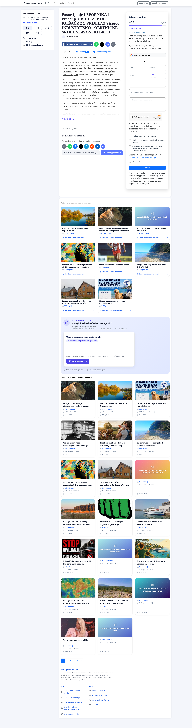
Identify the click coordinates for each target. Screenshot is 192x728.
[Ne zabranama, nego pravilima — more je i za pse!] (115, 296)
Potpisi (83, 51)
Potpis (147, 167)
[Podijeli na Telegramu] (86, 146)
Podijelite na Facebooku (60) (79, 44)
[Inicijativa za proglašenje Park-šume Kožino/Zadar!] (152, 260)
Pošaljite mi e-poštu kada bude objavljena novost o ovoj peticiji (148, 141)
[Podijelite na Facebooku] (75, 146)
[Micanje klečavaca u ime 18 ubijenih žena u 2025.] (152, 223)
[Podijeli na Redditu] (92, 146)
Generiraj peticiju (79, 361)
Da (133, 162)
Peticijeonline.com (33, 3)
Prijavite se (143, 3)
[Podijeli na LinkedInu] (97, 146)
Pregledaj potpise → (136, 28)
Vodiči (64, 686)
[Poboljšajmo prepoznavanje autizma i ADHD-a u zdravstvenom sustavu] (78, 260)
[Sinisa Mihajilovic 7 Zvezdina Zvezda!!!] (115, 258)
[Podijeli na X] (102, 44)
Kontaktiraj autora (71, 128)
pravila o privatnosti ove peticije (142, 157)
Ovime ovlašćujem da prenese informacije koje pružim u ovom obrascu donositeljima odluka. (147, 148)
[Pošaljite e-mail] (107, 44)
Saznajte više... (32, 22)
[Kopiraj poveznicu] (113, 44)
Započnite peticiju (159, 3)
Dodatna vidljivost (103, 51)
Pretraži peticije (60, 3)
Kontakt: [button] (71, 3)
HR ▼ (49, 3)
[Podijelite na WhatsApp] (96, 44)
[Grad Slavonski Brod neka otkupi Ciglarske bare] (78, 223)
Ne (139, 162)
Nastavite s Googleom (143, 55)
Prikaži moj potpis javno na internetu (144, 136)
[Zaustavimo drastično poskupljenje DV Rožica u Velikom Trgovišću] (78, 296)
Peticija (69, 51)
